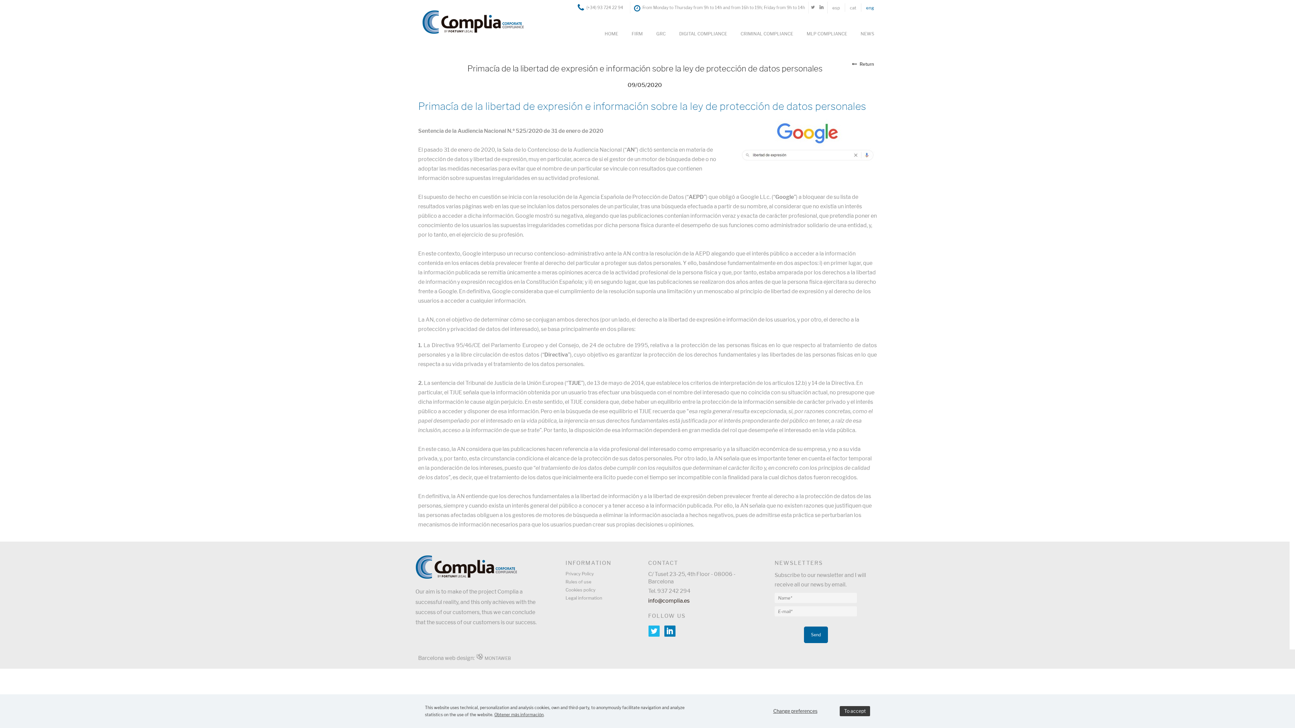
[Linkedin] (821, 7)
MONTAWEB (498, 658)
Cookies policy (581, 590)
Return (867, 64)
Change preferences (795, 711)
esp (836, 7)
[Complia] (469, 21)
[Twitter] (812, 7)
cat (853, 7)
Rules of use (579, 581)
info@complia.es (669, 601)
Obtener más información (519, 714)
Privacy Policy (580, 573)
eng (870, 7)
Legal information (584, 598)
